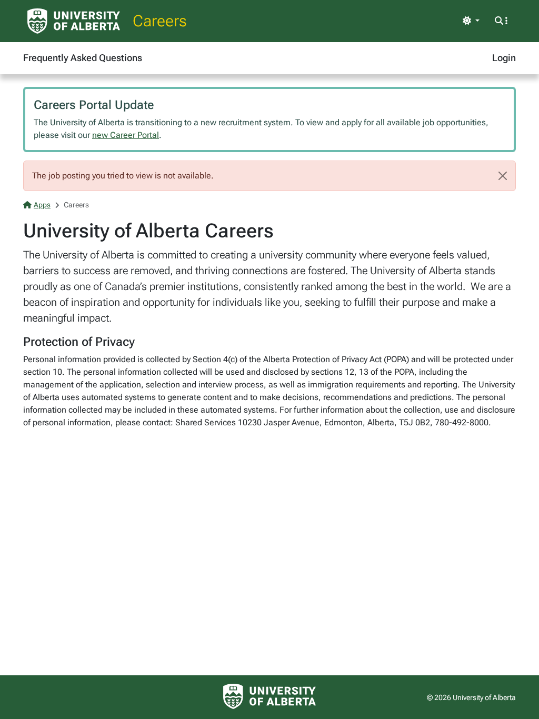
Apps (42, 205)
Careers (160, 21)
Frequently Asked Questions (82, 57)
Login (504, 57)
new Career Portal (125, 135)
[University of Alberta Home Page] (73, 21)
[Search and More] (501, 21)
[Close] (502, 176)
